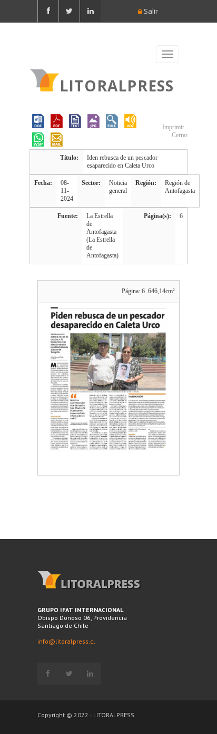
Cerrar (179, 135)
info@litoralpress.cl (66, 641)
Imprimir (172, 127)
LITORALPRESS (117, 85)
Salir (150, 11)
